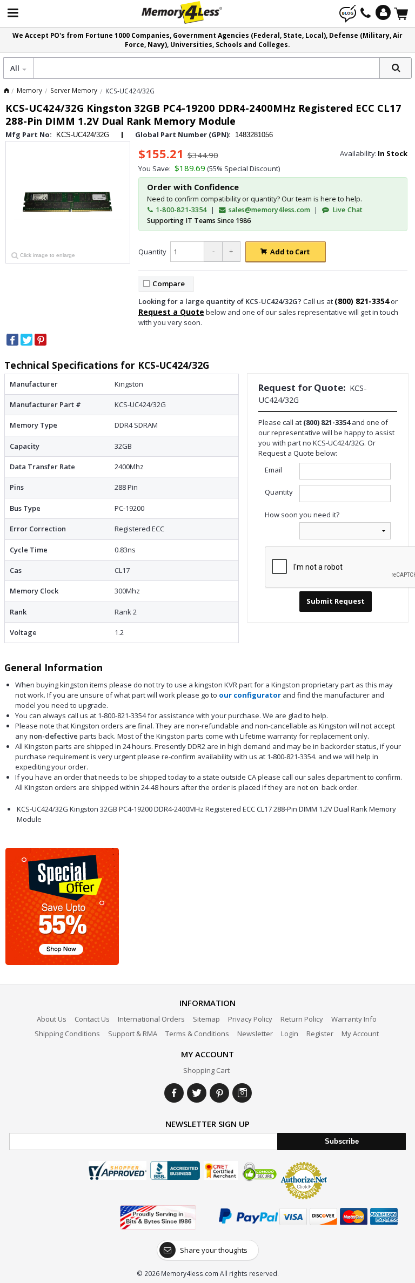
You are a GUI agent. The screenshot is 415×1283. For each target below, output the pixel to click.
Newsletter (255, 1033)
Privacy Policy (250, 1019)
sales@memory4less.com (269, 209)
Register (319, 1033)
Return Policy (301, 1019)
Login (289, 1033)
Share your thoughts (213, 1250)
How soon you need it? (302, 514)
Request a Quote (171, 312)
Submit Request (335, 601)
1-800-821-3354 (180, 209)
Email (273, 470)
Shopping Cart (206, 1070)
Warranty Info (354, 1019)
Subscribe (342, 1141)
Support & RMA (132, 1033)
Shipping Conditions (67, 1033)
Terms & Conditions (197, 1033)
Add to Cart (290, 251)
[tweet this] (26, 339)
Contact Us (92, 1019)
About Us (51, 1019)
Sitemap (206, 1019)
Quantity (152, 251)
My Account (360, 1033)
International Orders (151, 1019)
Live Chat (346, 209)
